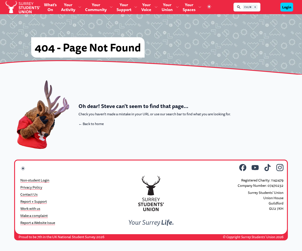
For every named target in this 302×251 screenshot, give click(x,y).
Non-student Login (34, 180)
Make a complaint (34, 215)
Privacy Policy (31, 187)
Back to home (91, 123)
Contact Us (29, 194)
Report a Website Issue (37, 223)
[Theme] (209, 7)
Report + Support (33, 201)
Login (286, 7)
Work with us (30, 208)
